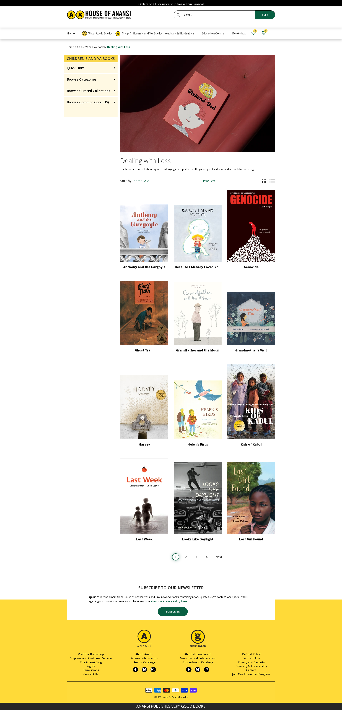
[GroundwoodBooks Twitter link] (198, 669)
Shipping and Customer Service (91, 658)
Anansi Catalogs (144, 662)
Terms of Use (251, 658)
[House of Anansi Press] (100, 14)
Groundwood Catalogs (197, 662)
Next (219, 557)
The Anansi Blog (91, 662)
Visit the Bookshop (91, 654)
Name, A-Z (141, 181)
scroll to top (4, 704)
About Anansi (144, 654)
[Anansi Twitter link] (144, 669)
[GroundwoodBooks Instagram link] (207, 669)
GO (265, 14)
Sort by (125, 181)
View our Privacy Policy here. (169, 601)
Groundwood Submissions (198, 658)
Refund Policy (251, 654)
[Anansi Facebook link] (135, 669)
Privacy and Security (251, 662)
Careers (251, 670)
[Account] (274, 33)
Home (70, 47)
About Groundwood (197, 654)
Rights (90, 666)
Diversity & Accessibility (251, 666)
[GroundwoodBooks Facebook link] (189, 669)
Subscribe (173, 611)
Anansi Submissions (144, 658)
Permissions (91, 670)
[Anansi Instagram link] (153, 669)
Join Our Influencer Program (251, 674)
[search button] (178, 15)
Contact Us (90, 674)
